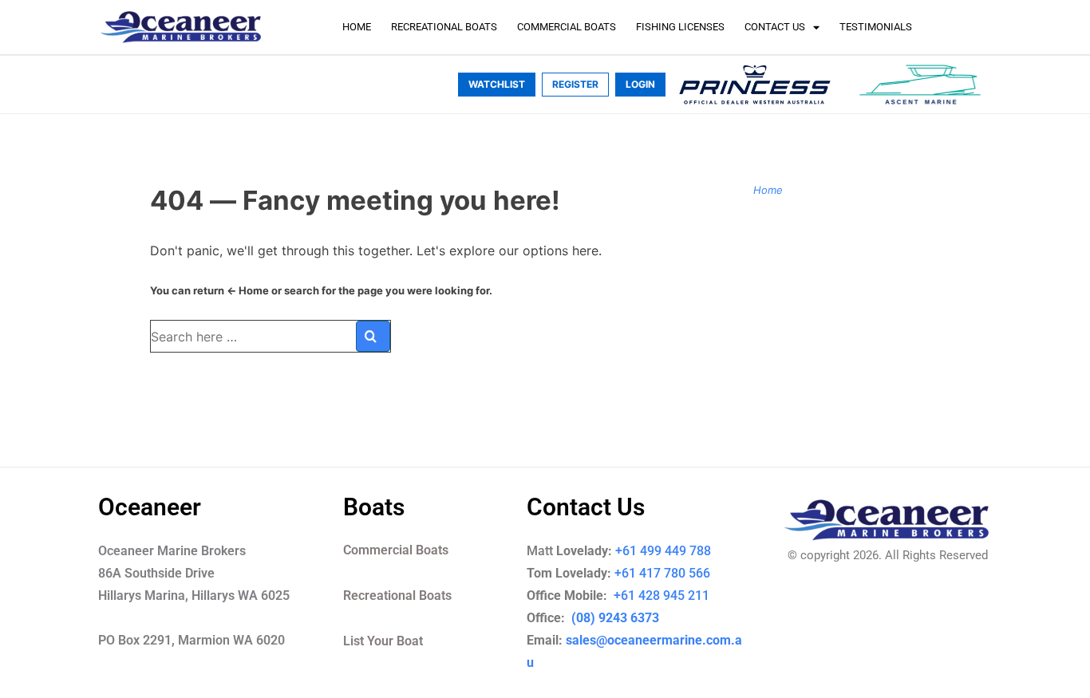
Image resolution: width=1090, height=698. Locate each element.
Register (575, 84)
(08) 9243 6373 (613, 617)
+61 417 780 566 (662, 573)
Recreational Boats (444, 27)
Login (640, 84)
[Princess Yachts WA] (755, 84)
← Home (248, 290)
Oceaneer (149, 507)
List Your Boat (383, 641)
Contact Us (774, 27)
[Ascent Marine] (920, 84)
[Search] (373, 336)
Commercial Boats (566, 27)
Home (356, 27)
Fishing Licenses (680, 27)
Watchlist (496, 84)
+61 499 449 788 (663, 550)
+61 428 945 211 (673, 595)
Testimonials (875, 27)
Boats (374, 507)
